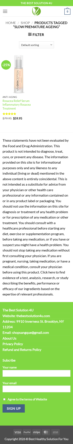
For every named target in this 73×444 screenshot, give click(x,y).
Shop (25, 23)
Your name (10, 367)
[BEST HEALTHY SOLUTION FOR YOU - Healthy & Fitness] (36, 11)
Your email (10, 383)
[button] (5, 11)
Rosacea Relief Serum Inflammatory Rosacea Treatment (17, 104)
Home (11, 23)
